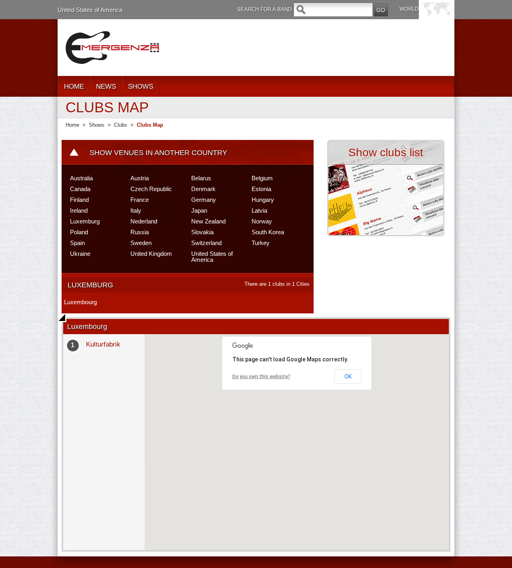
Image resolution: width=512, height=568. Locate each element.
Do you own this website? (261, 376)
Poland (79, 232)
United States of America (90, 9)
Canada (80, 188)
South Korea (268, 232)
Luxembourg (80, 302)
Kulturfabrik (103, 344)
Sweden (141, 242)
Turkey (261, 242)
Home (72, 125)
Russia (139, 232)
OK (348, 376)
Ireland (79, 210)
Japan (199, 210)
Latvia (259, 210)
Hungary (263, 199)
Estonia (261, 188)
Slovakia (202, 232)
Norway (262, 221)
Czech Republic (151, 188)
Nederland (143, 221)
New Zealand (208, 221)
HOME (74, 86)
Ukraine (80, 253)
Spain (77, 242)
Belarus (201, 178)
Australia (81, 178)
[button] (297, 437)
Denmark (203, 188)
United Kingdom (151, 253)
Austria (139, 178)
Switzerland (206, 242)
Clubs (120, 125)
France (139, 199)
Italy (135, 210)
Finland (79, 199)
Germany (203, 199)
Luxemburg (85, 221)
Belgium (262, 178)
